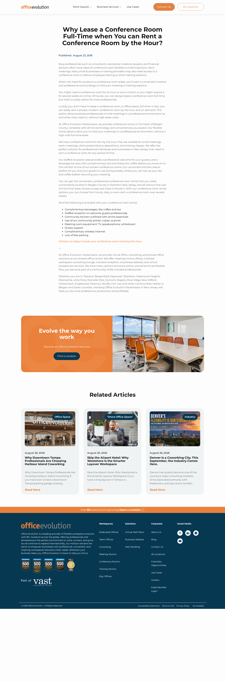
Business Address (134, 539)
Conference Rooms (109, 561)
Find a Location (66, 356)
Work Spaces (81, 6)
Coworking (105, 546)
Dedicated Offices (108, 532)
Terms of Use (168, 606)
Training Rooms (107, 569)
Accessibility (198, 606)
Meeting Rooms (107, 554)
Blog (153, 539)
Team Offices (106, 539)
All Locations (190, 6)
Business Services (108, 6)
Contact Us (164, 6)
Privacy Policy (182, 606)
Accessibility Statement (149, 606)
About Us (156, 532)
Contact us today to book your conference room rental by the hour (100, 241)
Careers (155, 580)
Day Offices (105, 576)
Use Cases (133, 6)
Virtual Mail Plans (134, 532)
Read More (32, 489)
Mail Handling (132, 546)
